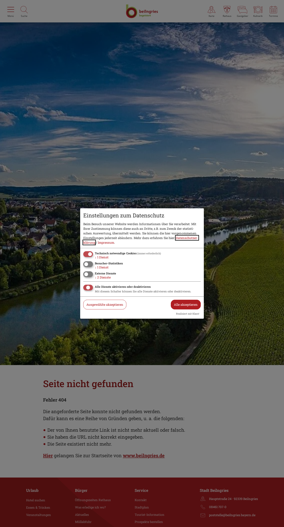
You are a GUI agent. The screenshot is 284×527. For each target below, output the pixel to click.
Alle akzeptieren (186, 304)
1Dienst (102, 257)
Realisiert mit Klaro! (187, 313)
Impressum (106, 242)
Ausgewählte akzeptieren (104, 304)
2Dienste (103, 277)
